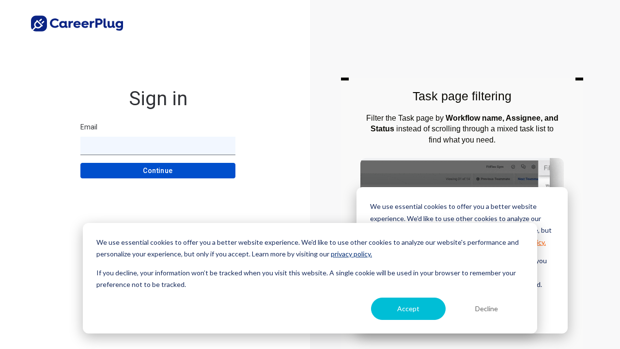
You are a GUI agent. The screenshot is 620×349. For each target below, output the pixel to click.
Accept (408, 308)
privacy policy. (351, 254)
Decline (486, 308)
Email (88, 127)
